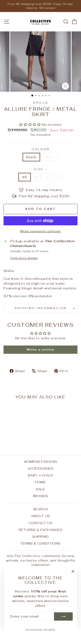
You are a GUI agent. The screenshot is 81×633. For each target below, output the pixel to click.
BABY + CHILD (40, 475)
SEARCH (40, 509)
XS (24, 177)
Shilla (40, 103)
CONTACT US (40, 523)
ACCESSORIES (40, 468)
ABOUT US (40, 516)
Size (40, 169)
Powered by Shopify (40, 629)
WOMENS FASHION (40, 462)
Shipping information (41, 308)
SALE (40, 489)
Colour (40, 149)
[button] (30, 124)
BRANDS (40, 496)
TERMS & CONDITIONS (40, 543)
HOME (40, 482)
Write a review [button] (40, 349)
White (49, 157)
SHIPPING (40, 537)
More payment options (40, 231)
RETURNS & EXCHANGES (41, 530)
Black (31, 157)
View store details (24, 258)
